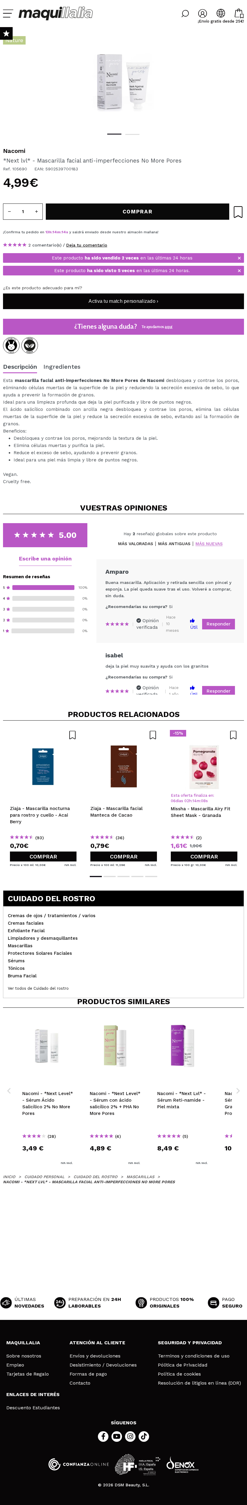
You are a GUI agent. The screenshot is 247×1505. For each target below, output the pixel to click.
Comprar (43, 856)
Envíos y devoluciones (95, 1356)
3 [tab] (123, 876)
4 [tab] (137, 876)
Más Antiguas (174, 543)
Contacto (80, 1383)
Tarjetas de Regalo (27, 1374)
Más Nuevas (209, 543)
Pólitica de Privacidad (183, 1365)
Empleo (15, 1365)
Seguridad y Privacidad (190, 1342)
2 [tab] (132, 134)
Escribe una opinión (45, 558)
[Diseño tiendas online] (183, 1464)
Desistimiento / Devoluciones (103, 1365)
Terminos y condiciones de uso (194, 1356)
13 (47, 232)
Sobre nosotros (23, 1356)
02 (186, 801)
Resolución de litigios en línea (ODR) (199, 1383)
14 (55, 232)
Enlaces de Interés (33, 1394)
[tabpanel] (123, 81)
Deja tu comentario (86, 245)
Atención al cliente (97, 1342)
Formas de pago (88, 1374)
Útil (194, 627)
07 (203, 801)
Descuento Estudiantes (33, 1407)
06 (173, 801)
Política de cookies (179, 1374)
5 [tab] (151, 876)
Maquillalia (23, 1342)
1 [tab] (114, 134)
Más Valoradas (135, 543)
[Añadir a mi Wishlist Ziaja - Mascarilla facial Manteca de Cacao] (123, 735)
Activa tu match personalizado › (123, 301)
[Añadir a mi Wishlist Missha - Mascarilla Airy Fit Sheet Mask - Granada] (204, 735)
